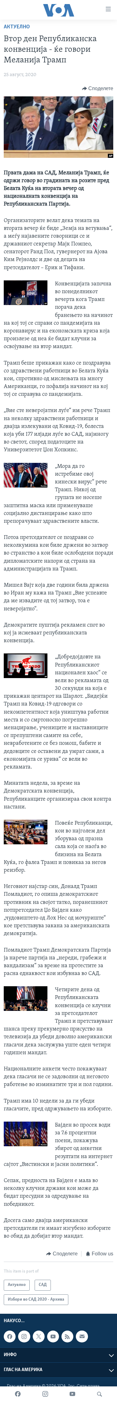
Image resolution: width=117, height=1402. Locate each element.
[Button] (98, 89)
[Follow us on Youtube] (53, 1336)
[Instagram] (45, 1394)
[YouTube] (72, 1394)
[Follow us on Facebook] (10, 1336)
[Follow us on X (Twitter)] (39, 1336)
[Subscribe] (82, 1336)
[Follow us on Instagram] (24, 1336)
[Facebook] (17, 1394)
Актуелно (17, 27)
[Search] (99, 1394)
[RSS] (67, 1336)
